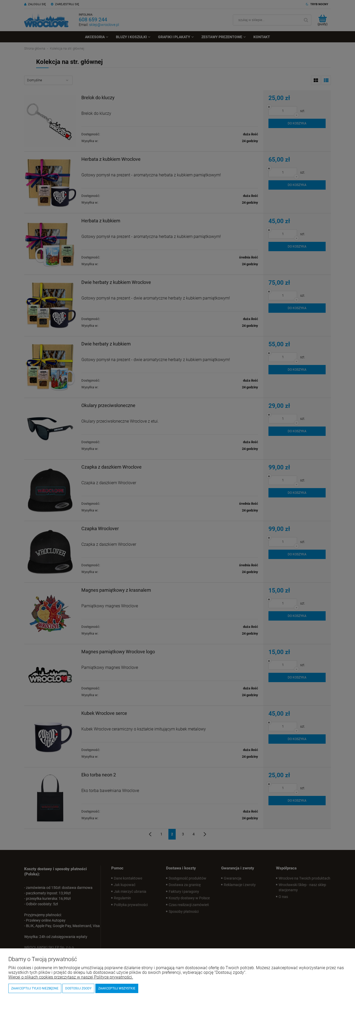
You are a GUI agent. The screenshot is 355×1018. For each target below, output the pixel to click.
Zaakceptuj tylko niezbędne (34, 988)
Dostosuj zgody (78, 988)
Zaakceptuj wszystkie (116, 988)
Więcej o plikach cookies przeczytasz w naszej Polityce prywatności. (70, 977)
